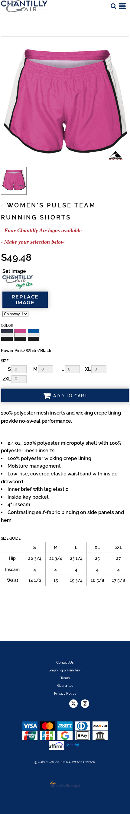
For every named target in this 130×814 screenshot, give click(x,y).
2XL (6, 379)
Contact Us (65, 662)
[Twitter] (73, 703)
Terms (65, 678)
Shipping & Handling (65, 670)
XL (88, 369)
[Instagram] (85, 703)
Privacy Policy (65, 693)
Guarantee (65, 685)
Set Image (14, 271)
